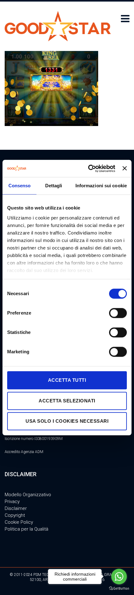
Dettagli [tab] (53, 185)
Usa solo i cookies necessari (67, 421)
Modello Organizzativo (28, 494)
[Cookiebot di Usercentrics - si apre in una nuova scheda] (88, 168)
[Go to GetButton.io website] (119, 589)
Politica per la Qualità (26, 529)
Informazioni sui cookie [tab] (101, 185)
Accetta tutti (67, 380)
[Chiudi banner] (124, 168)
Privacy (12, 501)
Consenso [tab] (19, 185)
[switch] (118, 313)
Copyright (15, 515)
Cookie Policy (19, 522)
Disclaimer (16, 508)
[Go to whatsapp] (119, 576)
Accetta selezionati (67, 400)
